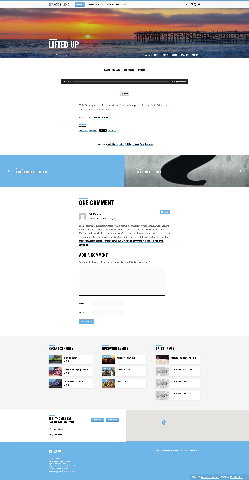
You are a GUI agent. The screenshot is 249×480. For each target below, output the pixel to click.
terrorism (149, 144)
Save (125, 93)
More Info (97, 419)
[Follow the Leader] (55, 359)
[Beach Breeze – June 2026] (162, 395)
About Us (79, 4)
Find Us (184, 450)
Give (124, 4)
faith (121, 144)
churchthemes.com (67, 471)
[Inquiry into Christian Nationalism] (162, 359)
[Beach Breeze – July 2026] (162, 383)
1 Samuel (141, 69)
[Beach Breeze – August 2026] (162, 371)
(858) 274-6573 (55, 434)
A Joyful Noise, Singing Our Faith (75, 370)
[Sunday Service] (108, 383)
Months (195, 55)
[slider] (183, 81)
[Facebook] (191, 4)
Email (82, 312)
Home (51, 55)
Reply (166, 211)
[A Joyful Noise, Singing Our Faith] (55, 371)
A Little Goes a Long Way (31, 172)
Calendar (110, 4)
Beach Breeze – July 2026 (180, 381)
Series (166, 55)
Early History (112, 144)
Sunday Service (122, 381)
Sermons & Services (95, 4)
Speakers (185, 55)
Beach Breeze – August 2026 (182, 370)
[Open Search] (186, 4)
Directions (112, 419)
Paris (142, 144)
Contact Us (195, 450)
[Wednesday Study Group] (108, 359)
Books (174, 55)
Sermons (59, 55)
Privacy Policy (55, 458)
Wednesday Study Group (126, 358)
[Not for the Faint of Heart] (55, 383)
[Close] (246, 477)
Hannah (135, 144)
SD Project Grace (123, 370)
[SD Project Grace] (108, 371)
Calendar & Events (170, 450)
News (118, 4)
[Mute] (177, 81)
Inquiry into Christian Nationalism (184, 358)
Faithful (128, 144)
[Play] (64, 81)
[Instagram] (195, 4)
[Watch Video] (64, 361)
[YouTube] (199, 4)
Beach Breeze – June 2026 (181, 393)
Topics (157, 55)
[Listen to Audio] (66, 361)
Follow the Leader (70, 358)
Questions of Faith (149, 172)
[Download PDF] (68, 361)
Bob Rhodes (129, 69)
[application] (124, 81)
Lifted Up (68, 55)
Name (82, 303)
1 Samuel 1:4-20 (100, 117)
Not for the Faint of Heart (73, 381)
